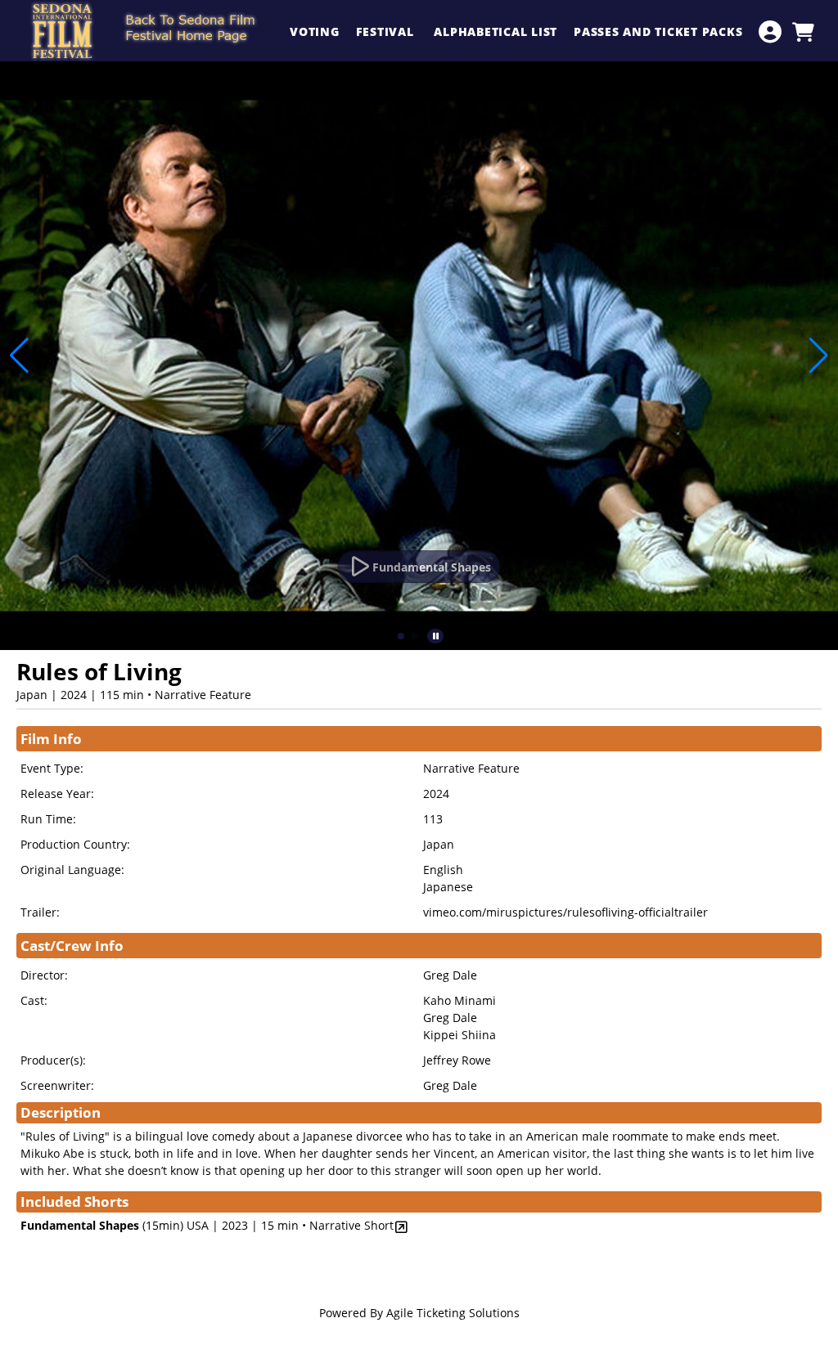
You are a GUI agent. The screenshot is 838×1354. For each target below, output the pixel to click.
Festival (387, 31)
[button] (401, 636)
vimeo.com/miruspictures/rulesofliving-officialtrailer (565, 912)
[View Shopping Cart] (802, 31)
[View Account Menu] (770, 31)
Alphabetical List (495, 31)
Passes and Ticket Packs (660, 31)
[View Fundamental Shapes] (401, 1227)
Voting (315, 31)
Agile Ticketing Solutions (453, 1312)
